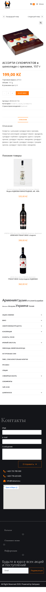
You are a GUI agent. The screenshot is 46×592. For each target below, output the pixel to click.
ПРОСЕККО (5, 365)
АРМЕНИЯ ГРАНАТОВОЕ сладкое (23, 235)
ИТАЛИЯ (30, 301)
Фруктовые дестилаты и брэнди (28, 189)
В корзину (22, 93)
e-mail (4, 437)
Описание (23, 120)
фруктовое (38, 233)
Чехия (31, 306)
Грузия (22, 300)
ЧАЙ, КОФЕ (6, 387)
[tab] (23, 119)
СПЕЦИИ (5, 370)
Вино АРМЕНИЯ (22, 233)
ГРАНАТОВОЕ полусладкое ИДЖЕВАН (23, 279)
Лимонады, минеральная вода (13, 348)
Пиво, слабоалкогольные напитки (15, 359)
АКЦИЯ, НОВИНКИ (8, 315)
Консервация (7, 332)
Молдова (11, 306)
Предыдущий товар (12, 17)
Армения (24, 106)
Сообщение (7, 446)
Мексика (5, 306)
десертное (30, 233)
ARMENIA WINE (8, 233)
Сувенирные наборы (9, 376)
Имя (4, 428)
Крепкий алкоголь (12, 189)
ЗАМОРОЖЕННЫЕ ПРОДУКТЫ (12, 326)
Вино (15, 233)
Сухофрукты (27, 104)
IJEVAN (12, 277)
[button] (23, 534)
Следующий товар (34, 17)
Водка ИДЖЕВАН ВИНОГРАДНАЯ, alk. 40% (23, 191)
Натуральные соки (9, 354)
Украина (22, 306)
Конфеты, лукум (16, 104)
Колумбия (38, 300)
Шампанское (7, 393)
